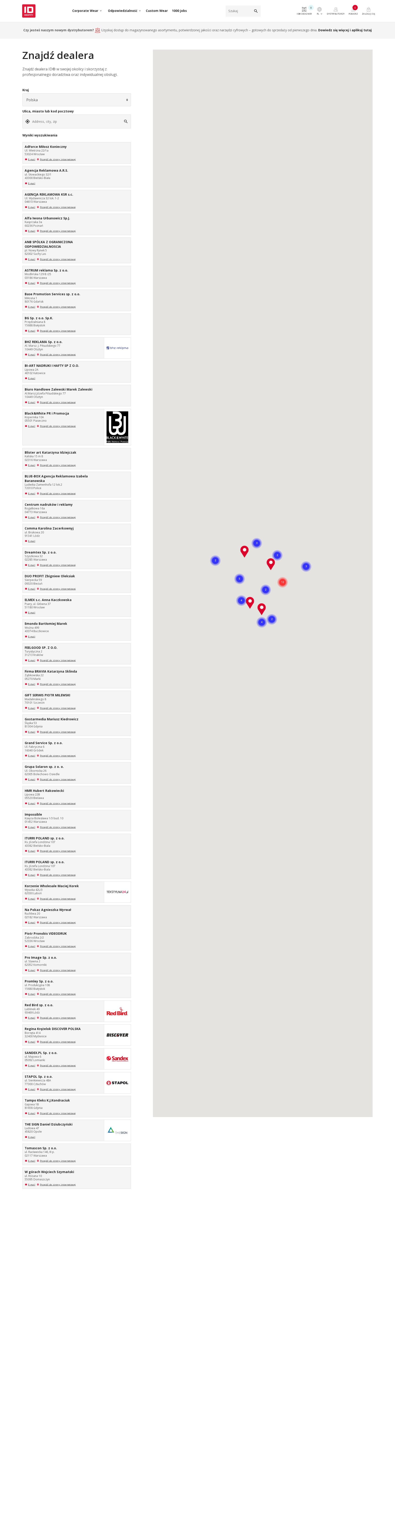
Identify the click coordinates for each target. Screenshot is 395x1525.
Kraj (25, 90)
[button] (262, 609)
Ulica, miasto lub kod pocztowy (48, 111)
